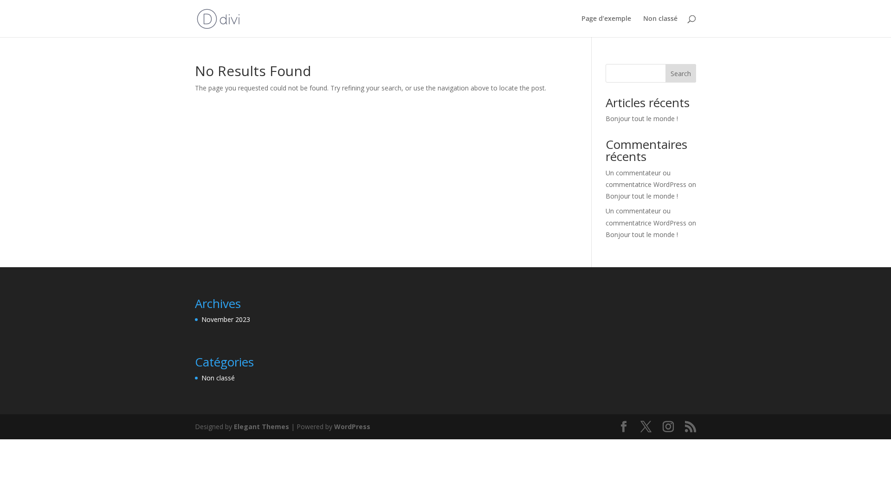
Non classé (660, 19)
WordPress (352, 426)
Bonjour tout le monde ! (642, 118)
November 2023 (225, 319)
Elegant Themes (261, 426)
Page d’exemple (606, 19)
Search (681, 73)
